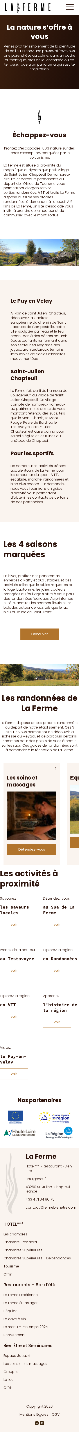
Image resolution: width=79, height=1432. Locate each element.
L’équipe (11, 1310)
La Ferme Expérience (21, 1294)
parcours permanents (39, 179)
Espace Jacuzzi (17, 1355)
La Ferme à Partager (21, 1302)
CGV (56, 1414)
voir (14, 924)
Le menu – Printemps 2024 (26, 1326)
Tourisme (11, 1266)
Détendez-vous (31, 849)
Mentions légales (34, 1414)
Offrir (8, 1274)
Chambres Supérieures (23, 1250)
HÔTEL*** (13, 1224)
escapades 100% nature (41, 148)
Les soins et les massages (25, 1363)
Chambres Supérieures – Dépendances (37, 1258)
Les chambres (15, 1234)
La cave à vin (15, 1319)
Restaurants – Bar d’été (29, 1285)
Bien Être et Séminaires (28, 1345)
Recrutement (15, 1334)
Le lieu (9, 1379)
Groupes (11, 1371)
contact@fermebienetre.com (51, 1207)
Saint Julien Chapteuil (27, 174)
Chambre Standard (20, 1242)
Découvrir (39, 634)
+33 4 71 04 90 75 (40, 1199)
